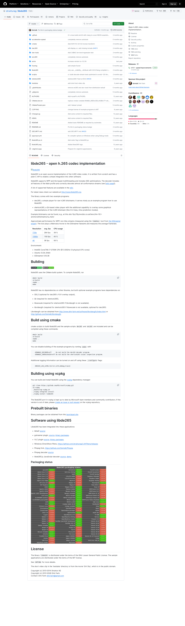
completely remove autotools (78, 39)
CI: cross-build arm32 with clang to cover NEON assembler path (90, 35)
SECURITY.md (37, 131)
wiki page (110, 183)
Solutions (24, 4)
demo (69, 457)
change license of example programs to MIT (83, 109)
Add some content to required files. (80, 114)
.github (34, 35)
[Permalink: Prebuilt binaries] (29, 408)
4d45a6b (97, 30)
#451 (95, 48)
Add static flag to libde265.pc (78, 140)
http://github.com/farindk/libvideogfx (46, 314)
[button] (118, 277)
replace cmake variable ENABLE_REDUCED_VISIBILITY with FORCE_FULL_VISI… (95, 101)
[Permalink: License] (29, 548)
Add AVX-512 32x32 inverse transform (81, 44)
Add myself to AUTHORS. (77, 96)
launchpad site (72, 414)
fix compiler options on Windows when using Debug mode (88, 136)
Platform (13, 4)
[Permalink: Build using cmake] (29, 320)
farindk (34, 30)
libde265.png (36, 144)
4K (33, 240)
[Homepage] (5, 4)
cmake (34, 44)
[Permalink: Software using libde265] (29, 420)
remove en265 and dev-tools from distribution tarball (86, 87)
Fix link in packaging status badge (50, 30)
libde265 (22, 11)
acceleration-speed (39, 39)
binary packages (62, 435)
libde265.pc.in (37, 140)
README (35, 122)
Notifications (149, 11)
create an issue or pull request (67, 402)
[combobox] (98, 23)
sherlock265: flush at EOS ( (77, 79)
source (42, 431)
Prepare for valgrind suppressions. (80, 149)
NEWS (34, 118)
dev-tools (35, 52)
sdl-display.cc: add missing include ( (80, 48)
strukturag (11, 11)
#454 (89, 79)
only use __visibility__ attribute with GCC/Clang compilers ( (88, 70)
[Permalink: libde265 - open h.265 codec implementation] (29, 163)
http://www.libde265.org (71, 192)
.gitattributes (36, 87)
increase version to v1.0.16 (77, 61)
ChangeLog (36, 114)
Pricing (75, 4)
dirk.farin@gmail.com (55, 576)
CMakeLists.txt (37, 101)
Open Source (50, 4)
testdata (35, 83)
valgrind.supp (37, 149)
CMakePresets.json (38, 105)
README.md (36, 127)
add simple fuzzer (74, 66)
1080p (35, 236)
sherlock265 (36, 79)
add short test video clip (76, 83)
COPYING (35, 109)
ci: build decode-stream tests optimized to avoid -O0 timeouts (90, 74)
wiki (71, 188)
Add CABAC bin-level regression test (80, 52)
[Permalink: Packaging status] (29, 461)
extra (34, 61)
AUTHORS (35, 96)
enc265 (34, 57)
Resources (36, 4)
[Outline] (121, 155)
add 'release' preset (75, 105)
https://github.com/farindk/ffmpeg (59, 448)
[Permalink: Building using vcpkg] (29, 373)
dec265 (34, 48)
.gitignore (35, 92)
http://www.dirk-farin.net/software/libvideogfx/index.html (82, 311)
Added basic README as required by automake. (85, 122)
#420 (84, 131)
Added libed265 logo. (75, 144)
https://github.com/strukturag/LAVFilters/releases (78, 444)
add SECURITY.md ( (75, 131)
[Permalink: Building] (29, 261)
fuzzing (34, 66)
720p (34, 233)
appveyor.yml (37, 136)
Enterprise (64, 4)
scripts (34, 74)
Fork (162, 11)
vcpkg (69, 380)
